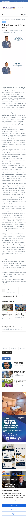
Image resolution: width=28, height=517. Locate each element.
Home (3, 19)
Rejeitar (14, 514)
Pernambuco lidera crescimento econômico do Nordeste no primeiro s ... (7, 315)
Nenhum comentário (17, 30)
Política (7, 19)
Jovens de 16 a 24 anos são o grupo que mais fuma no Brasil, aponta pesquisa (20, 373)
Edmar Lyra (6, 30)
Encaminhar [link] (15, 289)
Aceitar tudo (14, 505)
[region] (14, 502)
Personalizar (14, 509)
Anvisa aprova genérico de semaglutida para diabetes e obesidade (20, 314)
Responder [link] (9, 289)
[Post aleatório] (22, 14)
